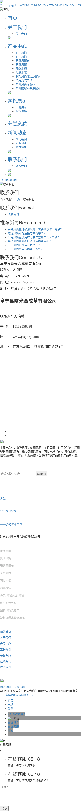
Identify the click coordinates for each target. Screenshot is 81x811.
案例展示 (17, 100)
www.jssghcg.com (11, 524)
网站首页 (5, 632)
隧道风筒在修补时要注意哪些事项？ (30, 241)
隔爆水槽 (21, 68)
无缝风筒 (21, 64)
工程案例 (5, 649)
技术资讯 (21, 147)
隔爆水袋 (21, 72)
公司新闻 (21, 139)
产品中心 (17, 45)
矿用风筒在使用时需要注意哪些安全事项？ (34, 237)
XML (24, 687)
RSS (16, 687)
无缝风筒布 (22, 60)
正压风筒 (21, 53)
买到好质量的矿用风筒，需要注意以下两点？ (35, 229)
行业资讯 (21, 143)
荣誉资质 (17, 123)
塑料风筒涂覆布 (25, 84)
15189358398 (8, 180)
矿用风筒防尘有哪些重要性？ (26, 249)
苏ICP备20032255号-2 (19, 695)
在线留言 (5, 661)
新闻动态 (17, 132)
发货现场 (21, 111)
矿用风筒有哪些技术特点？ (24, 245)
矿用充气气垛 (24, 80)
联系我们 (17, 159)
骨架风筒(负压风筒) (28, 76)
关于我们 (17, 27)
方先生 (4, 498)
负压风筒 (21, 57)
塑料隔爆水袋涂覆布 (28, 88)
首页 (12, 17)
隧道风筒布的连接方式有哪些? (26, 233)
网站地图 (5, 687)
